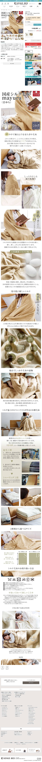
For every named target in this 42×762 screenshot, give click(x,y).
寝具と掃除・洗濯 (5, 699)
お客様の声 (4, 750)
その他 (29, 734)
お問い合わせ (31, 682)
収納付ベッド (17, 714)
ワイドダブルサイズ (32, 719)
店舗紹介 (21, 742)
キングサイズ (31, 722)
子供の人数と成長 (5, 696)
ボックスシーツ (4, 731)
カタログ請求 (18, 750)
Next (21, 22)
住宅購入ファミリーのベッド (20, 692)
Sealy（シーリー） (32, 710)
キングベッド (4, 713)
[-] (27, 35)
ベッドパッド (17, 733)
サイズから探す (4, 705)
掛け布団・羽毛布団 (18, 731)
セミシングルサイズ (32, 713)
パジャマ (29, 731)
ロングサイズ (4, 714)
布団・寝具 (11, 7)
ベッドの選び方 (4, 716)
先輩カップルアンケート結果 (6, 701)
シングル (29, 24)
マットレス (17, 7)
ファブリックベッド (18, 713)
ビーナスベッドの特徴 (8, 742)
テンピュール (31, 711)
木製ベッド (17, 708)
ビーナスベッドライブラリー (32, 750)
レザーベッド (17, 711)
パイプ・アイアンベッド (19, 710)
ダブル (37, 24)
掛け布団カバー (4, 733)
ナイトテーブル (31, 723)
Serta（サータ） (31, 708)
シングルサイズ (31, 714)
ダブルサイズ (31, 717)
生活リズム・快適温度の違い (6, 695)
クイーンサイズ (31, 720)
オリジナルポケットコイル (33, 707)
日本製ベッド (17, 707)
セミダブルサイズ (31, 716)
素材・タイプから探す (19, 705)
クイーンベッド (4, 711)
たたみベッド (17, 716)
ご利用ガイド (24, 7)
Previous (3, 22)
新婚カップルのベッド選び (6, 692)
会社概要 (31, 7)
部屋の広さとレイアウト (6, 698)
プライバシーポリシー (29, 742)
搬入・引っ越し (17, 696)
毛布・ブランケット (9, 9)
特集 (37, 7)
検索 (40, 3)
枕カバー (3, 734)
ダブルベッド (4, 710)
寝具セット (30, 733)
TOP (2, 9)
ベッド (4, 7)
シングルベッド (4, 707)
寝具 (4, 9)
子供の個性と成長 (18, 695)
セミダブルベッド (5, 708)
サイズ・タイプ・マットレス (6, 693)
